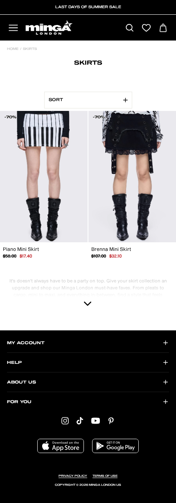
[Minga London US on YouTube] (95, 421)
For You (19, 402)
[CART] (163, 28)
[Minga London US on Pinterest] (111, 421)
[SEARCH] (129, 28)
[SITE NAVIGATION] (13, 28)
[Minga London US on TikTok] (79, 421)
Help (14, 363)
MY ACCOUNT (26, 343)
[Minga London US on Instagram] (65, 421)
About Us (21, 382)
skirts (29, 49)
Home (12, 49)
